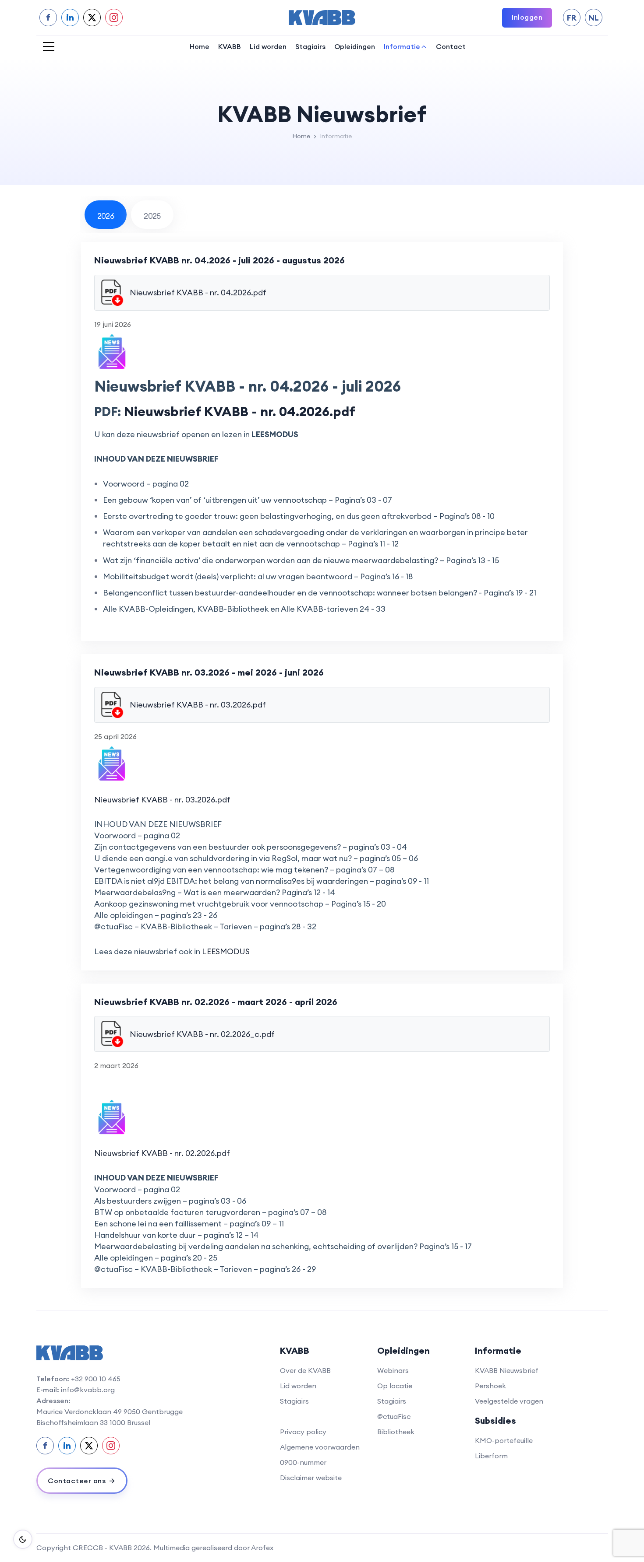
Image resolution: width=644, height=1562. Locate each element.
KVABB (229, 46)
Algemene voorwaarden (320, 1447)
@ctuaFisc (393, 1416)
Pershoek (490, 1385)
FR (572, 18)
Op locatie (394, 1385)
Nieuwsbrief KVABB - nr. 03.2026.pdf (162, 800)
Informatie (402, 46)
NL (593, 18)
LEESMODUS (226, 951)
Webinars (393, 1370)
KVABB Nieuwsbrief (506, 1370)
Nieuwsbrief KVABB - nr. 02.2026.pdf (162, 1153)
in (70, 17)
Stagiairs (310, 46)
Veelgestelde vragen (509, 1401)
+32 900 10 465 (95, 1378)
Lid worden (268, 46)
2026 (105, 216)
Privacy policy (303, 1431)
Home (199, 46)
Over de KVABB (305, 1370)
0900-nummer (303, 1462)
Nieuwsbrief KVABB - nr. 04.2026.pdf (239, 411)
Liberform (491, 1455)
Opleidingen (354, 46)
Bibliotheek (395, 1431)
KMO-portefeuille (504, 1440)
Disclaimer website (311, 1477)
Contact (451, 46)
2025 (152, 216)
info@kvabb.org (88, 1389)
